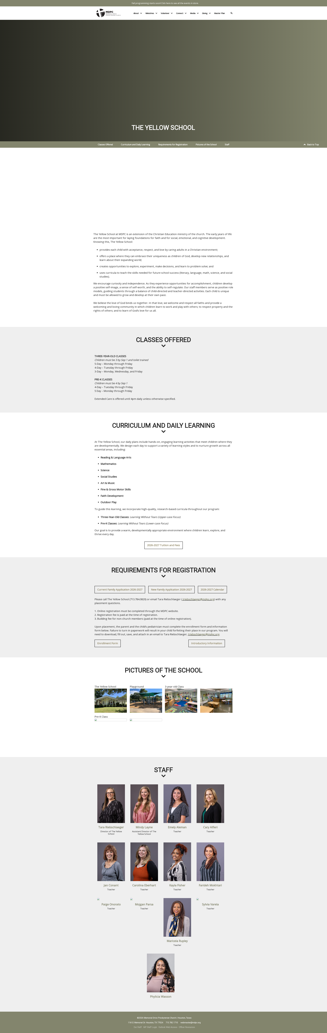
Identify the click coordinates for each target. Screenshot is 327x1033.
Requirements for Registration (173, 144)
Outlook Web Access (168, 1027)
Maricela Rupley (177, 941)
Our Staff (138, 1027)
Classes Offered (105, 144)
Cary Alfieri (210, 827)
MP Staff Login (150, 1027)
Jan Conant (111, 885)
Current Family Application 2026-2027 (119, 589)
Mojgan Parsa (144, 904)
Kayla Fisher (177, 885)
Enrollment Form (107, 643)
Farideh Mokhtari (210, 885)
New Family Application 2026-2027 (171, 589)
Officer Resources (187, 1027)
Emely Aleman (177, 827)
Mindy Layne (144, 827)
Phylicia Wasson (160, 996)
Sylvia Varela (210, 904)
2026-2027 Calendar (212, 589)
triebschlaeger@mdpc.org (198, 599)
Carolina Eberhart (144, 885)
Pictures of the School (206, 144)
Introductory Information (206, 643)
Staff (227, 144)
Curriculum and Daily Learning (135, 144)
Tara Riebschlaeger (111, 827)
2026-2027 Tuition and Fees (163, 545)
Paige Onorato (111, 904)
